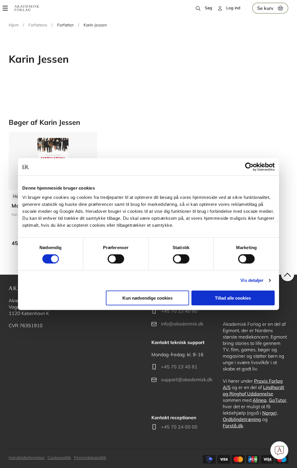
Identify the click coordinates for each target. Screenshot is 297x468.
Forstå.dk (233, 426)
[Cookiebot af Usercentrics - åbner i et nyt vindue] (249, 167)
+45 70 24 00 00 (179, 427)
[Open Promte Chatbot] (279, 450)
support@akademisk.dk (186, 379)
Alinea (260, 400)
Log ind (233, 7)
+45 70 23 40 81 (179, 367)
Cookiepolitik (59, 457)
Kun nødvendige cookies (147, 297)
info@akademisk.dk (182, 324)
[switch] (116, 259)
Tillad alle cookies (233, 297)
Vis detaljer (251, 280)
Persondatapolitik (90, 457)
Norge (269, 413)
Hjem (14, 25)
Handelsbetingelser (27, 457)
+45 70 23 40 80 (179, 311)
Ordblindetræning (242, 419)
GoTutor (277, 400)
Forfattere (37, 25)
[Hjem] (27, 8)
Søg (208, 7)
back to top (287, 274)
